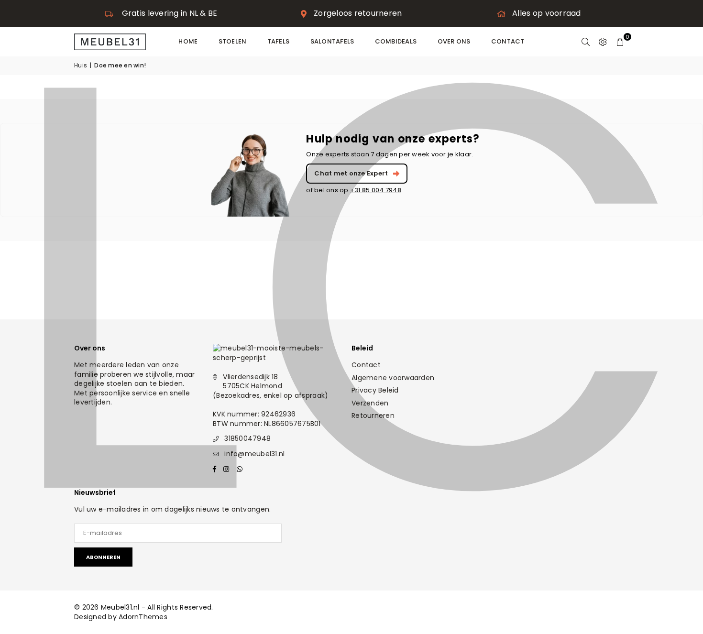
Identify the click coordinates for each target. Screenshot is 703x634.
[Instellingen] (603, 41)
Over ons (454, 41)
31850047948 (247, 438)
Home (188, 41)
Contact (366, 365)
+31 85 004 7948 (375, 190)
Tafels (278, 41)
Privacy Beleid (375, 390)
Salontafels (332, 41)
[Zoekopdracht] (585, 41)
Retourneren (373, 415)
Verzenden (370, 403)
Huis (80, 65)
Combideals (396, 41)
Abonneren (103, 557)
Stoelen (233, 41)
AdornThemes (143, 617)
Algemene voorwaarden (393, 378)
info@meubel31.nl (254, 454)
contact (508, 41)
